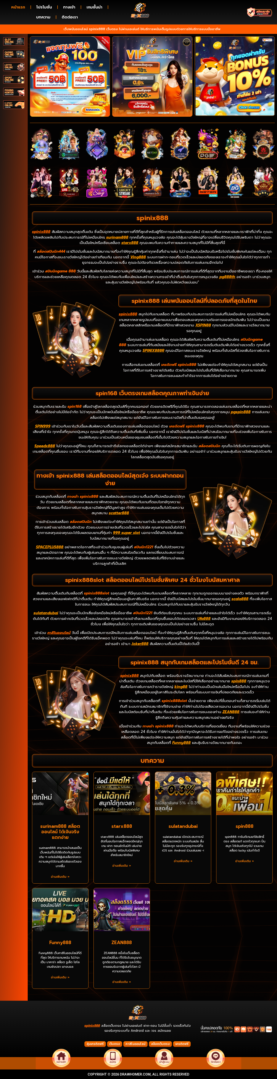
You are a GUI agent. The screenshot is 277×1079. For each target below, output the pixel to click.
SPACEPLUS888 (49, 547)
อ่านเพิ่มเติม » (60, 876)
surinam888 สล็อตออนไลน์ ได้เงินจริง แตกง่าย (60, 832)
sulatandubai (46, 613)
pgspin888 (241, 412)
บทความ (43, 17)
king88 (180, 686)
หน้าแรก (18, 7)
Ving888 (138, 257)
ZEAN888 (230, 712)
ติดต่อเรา (70, 17)
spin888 (238, 681)
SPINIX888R (153, 350)
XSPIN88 (203, 325)
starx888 (129, 243)
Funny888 (181, 742)
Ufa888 (204, 618)
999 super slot (126, 532)
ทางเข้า (69, 7)
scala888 (240, 599)
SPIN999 (42, 426)
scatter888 (119, 513)
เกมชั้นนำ (94, 7)
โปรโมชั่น (44, 7)
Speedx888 (44, 446)
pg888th (227, 277)
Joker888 (140, 644)
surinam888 (117, 237)
